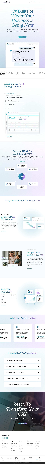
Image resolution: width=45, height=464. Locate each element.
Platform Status (13, 444)
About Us (37, 443)
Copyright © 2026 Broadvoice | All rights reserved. (22, 462)
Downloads (13, 450)
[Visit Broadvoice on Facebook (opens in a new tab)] (2, 438)
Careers (37, 444)
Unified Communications (5, 445)
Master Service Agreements (2, 458)
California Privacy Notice (30, 458)
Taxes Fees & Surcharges (17, 458)
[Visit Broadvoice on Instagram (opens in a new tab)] (5, 438)
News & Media (38, 446)
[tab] (14, 95)
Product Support (14, 443)
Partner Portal (29, 444)
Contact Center (5, 443)
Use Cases (21, 444)
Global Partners (30, 443)
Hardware (20, 451)
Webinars (20, 446)
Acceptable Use (10, 459)
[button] (30, 2)
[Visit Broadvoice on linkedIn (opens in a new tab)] (7, 438)
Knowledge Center (14, 446)
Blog (20, 443)
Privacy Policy (24, 459)
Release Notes (13, 448)
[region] (22, 59)
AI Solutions (4, 447)
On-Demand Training (21, 449)
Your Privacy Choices (39, 458)
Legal (36, 448)
